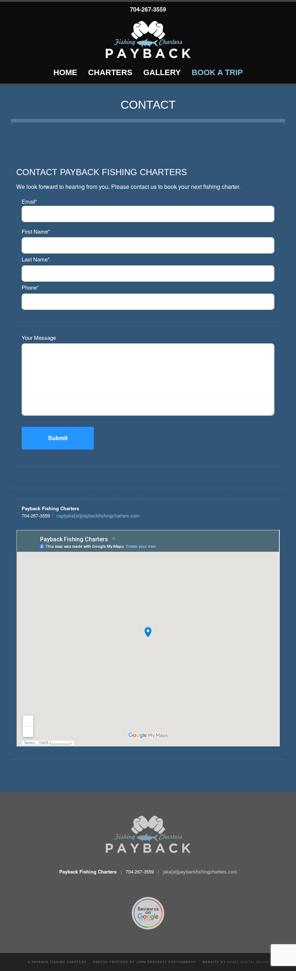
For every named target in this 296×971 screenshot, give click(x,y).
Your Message (39, 337)
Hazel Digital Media (248, 962)
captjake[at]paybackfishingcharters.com (98, 515)
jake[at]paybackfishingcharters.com (200, 871)
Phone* (30, 287)
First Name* (36, 231)
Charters (110, 72)
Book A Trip (217, 72)
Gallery (162, 72)
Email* (29, 201)
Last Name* (36, 259)
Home (65, 72)
